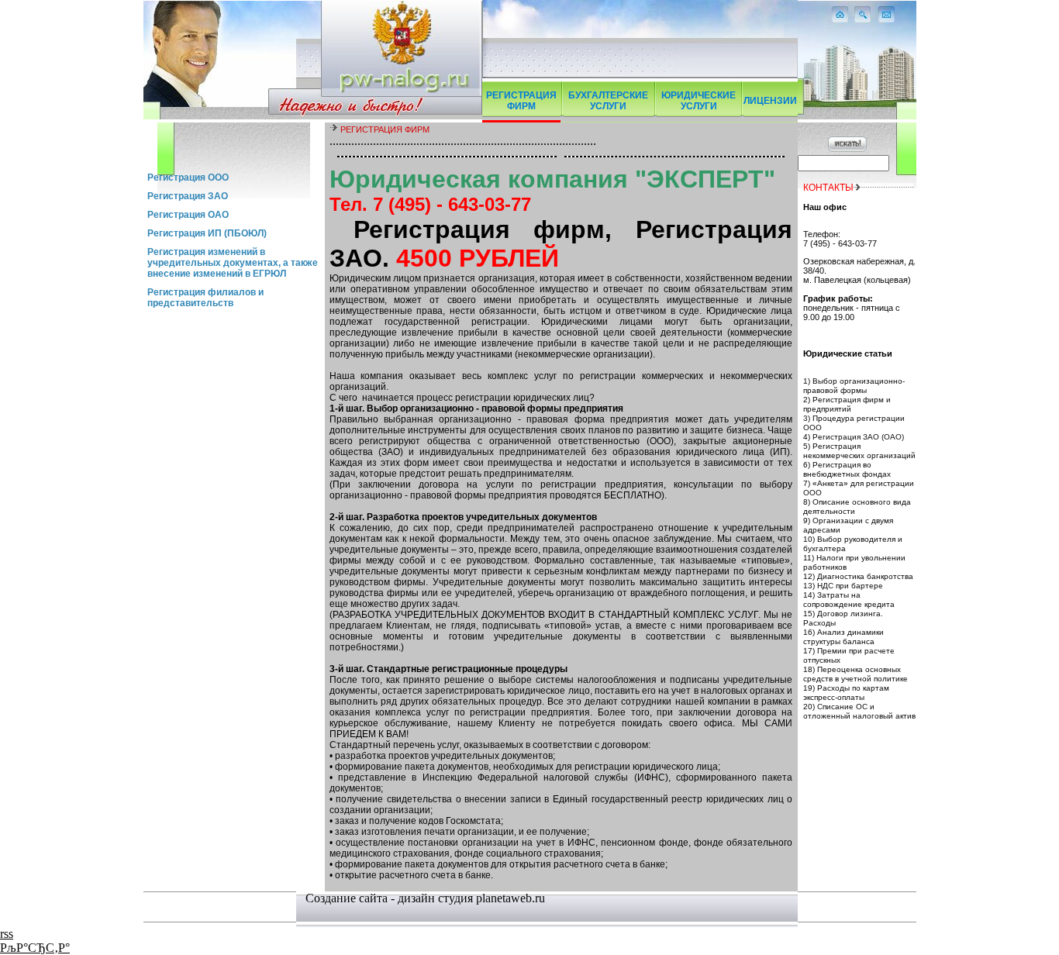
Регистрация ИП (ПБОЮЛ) (207, 233)
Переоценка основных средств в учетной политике (855, 674)
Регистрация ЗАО (187, 196)
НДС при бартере (850, 585)
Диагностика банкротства (865, 576)
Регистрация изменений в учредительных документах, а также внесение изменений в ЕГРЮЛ (232, 263)
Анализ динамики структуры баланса (843, 637)
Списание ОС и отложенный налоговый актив (859, 711)
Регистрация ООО (188, 177)
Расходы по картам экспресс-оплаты (846, 693)
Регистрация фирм (384, 129)
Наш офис (825, 207)
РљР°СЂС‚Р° (35, 947)
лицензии (770, 100)
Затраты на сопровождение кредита (849, 600)
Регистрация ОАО (188, 214)
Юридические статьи (847, 353)
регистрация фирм (521, 101)
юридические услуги (698, 101)
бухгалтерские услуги (608, 101)
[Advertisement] (234, 145)
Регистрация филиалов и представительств (205, 298)
